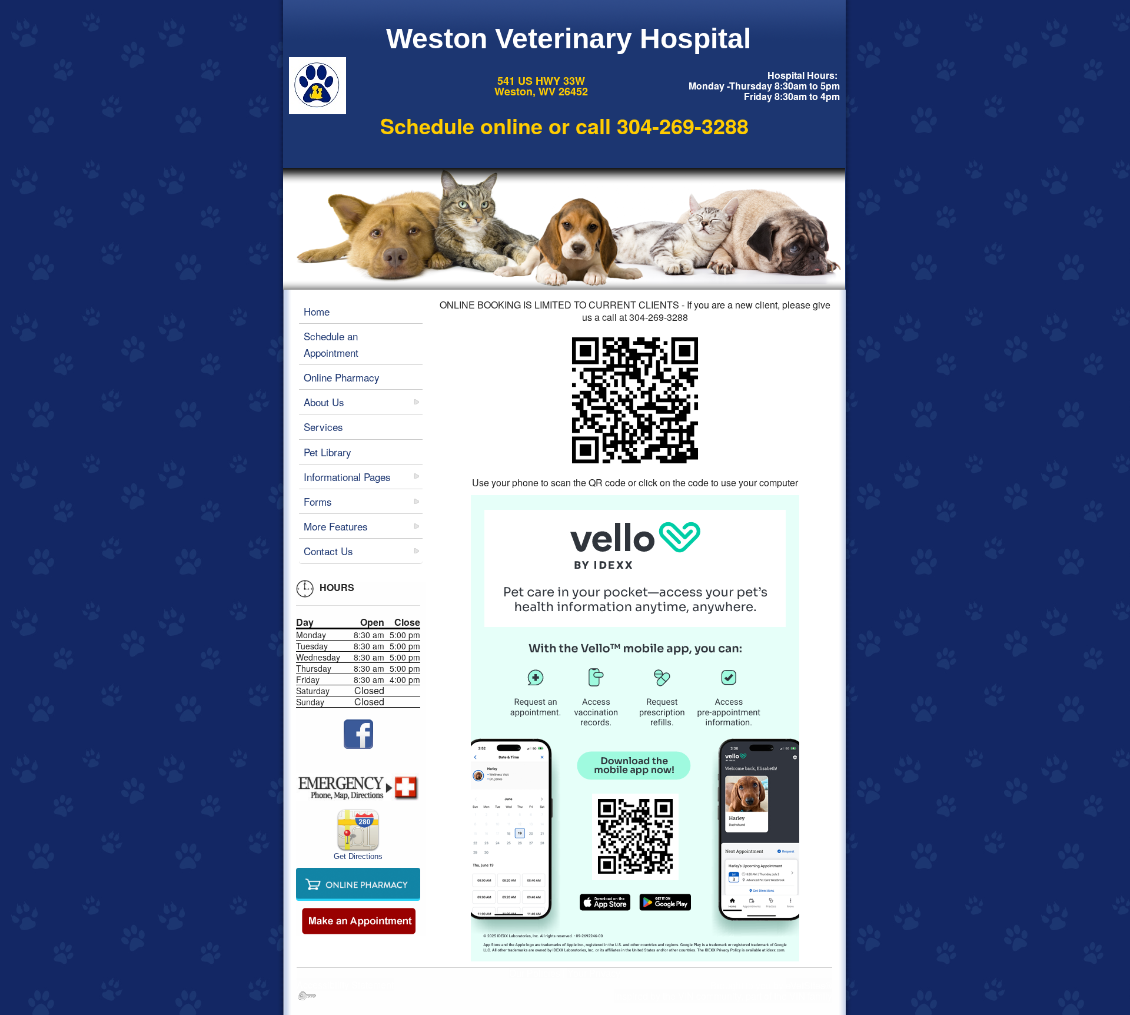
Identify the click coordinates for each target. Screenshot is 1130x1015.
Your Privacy (593, 973)
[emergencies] (358, 787)
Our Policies (534, 973)
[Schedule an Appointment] (358, 920)
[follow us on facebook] (358, 734)
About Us (324, 401)
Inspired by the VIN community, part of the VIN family (723, 996)
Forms (318, 501)
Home (317, 311)
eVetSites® (809, 985)
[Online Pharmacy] (358, 882)
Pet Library (327, 452)
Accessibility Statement (345, 984)
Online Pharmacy (342, 377)
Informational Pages (347, 476)
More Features (336, 526)
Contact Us (328, 550)
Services (323, 426)
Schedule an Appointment (331, 344)
